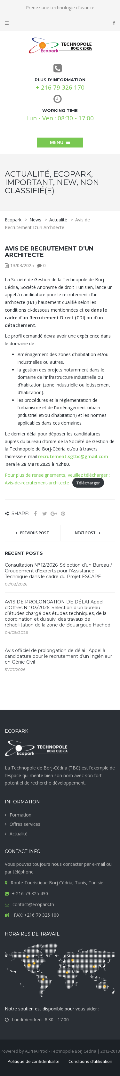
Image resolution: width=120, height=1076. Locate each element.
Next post (85, 533)
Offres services (25, 824)
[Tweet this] (44, 513)
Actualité (19, 834)
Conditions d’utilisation (90, 1061)
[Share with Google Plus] (54, 513)
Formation (20, 815)
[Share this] (35, 513)
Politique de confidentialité (34, 1061)
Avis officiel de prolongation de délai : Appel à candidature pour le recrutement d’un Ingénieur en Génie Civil (58, 656)
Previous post (34, 533)
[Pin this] (63, 513)
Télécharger (88, 483)
